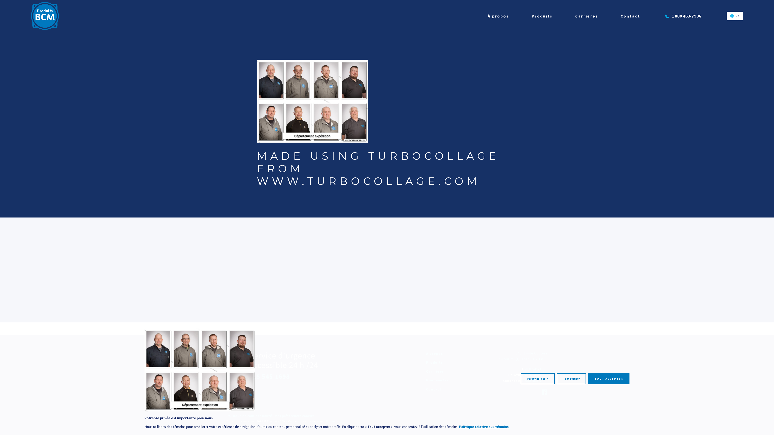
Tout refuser (571, 378)
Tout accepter (608, 378)
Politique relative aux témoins (484, 426)
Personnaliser (537, 378)
